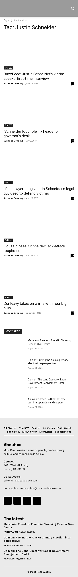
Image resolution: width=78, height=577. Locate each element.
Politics (8, 240)
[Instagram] (17, 501)
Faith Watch (11, 532)
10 (72, 255)
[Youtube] (37, 501)
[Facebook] (8, 501)
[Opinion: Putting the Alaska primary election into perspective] (14, 365)
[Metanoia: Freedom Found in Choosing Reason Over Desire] (14, 346)
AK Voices (9, 545)
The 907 (8, 68)
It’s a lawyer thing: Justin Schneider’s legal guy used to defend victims (39, 191)
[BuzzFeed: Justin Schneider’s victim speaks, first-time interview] (39, 52)
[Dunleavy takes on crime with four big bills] (39, 281)
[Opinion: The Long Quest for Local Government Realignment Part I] (14, 385)
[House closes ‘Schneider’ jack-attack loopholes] (39, 224)
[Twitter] (27, 501)
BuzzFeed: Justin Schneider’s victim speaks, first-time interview (34, 76)
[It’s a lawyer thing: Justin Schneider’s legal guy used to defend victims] (39, 166)
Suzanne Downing (13, 83)
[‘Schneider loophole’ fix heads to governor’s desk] (39, 109)
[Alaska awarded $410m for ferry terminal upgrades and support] (14, 404)
